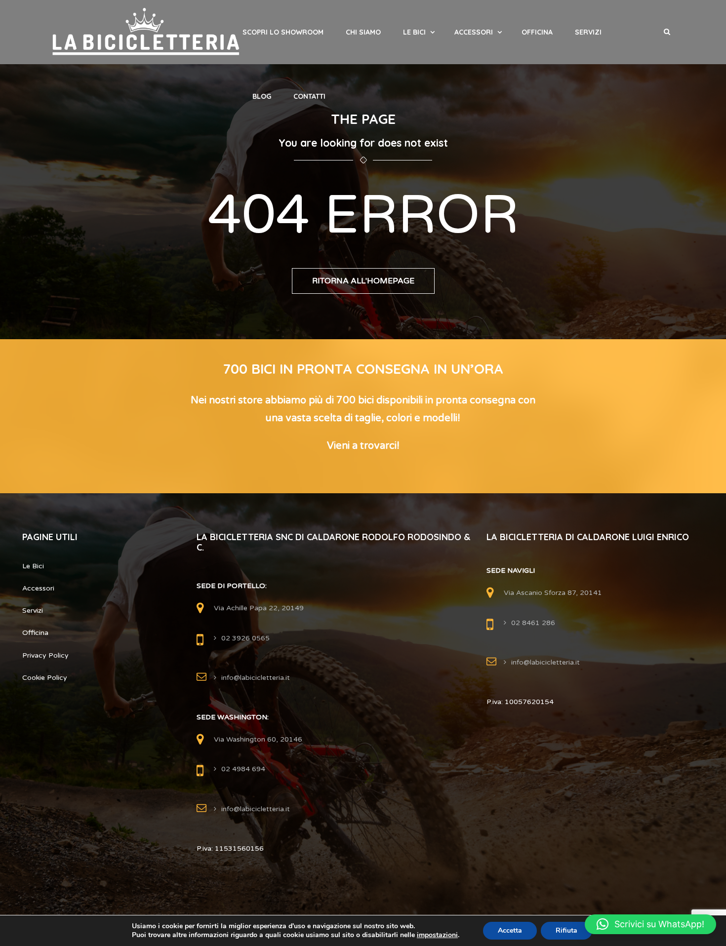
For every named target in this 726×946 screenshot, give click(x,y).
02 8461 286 (533, 623)
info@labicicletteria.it (255, 677)
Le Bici (414, 32)
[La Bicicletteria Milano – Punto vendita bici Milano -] (145, 32)
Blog (261, 96)
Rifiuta (566, 930)
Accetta (510, 930)
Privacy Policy (45, 655)
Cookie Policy (44, 677)
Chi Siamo (363, 32)
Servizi (588, 32)
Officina (537, 32)
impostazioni (437, 935)
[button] (650, 924)
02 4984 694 (243, 769)
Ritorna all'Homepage (363, 281)
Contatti (309, 96)
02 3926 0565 (245, 638)
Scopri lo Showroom (282, 32)
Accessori (473, 32)
